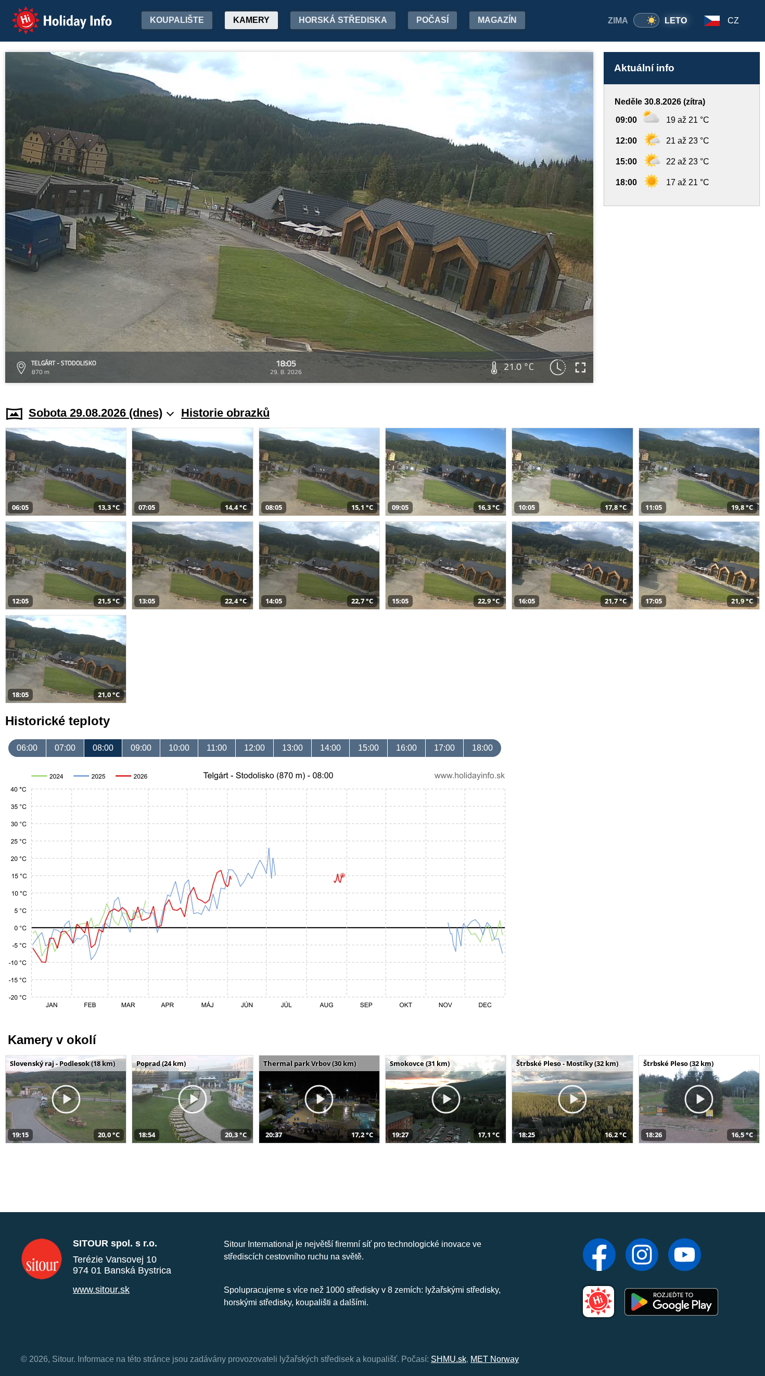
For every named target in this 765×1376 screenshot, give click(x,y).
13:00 (292, 747)
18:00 (482, 747)
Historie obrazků (225, 412)
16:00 (406, 747)
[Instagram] (642, 1256)
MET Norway (494, 1359)
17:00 (444, 747)
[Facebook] (599, 1256)
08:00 (103, 747)
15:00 (368, 747)
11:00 (217, 747)
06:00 (27, 747)
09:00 (141, 747)
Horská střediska (343, 20)
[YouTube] (684, 1256)
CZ (733, 20)
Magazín (497, 20)
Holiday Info (52, 13)
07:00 (65, 747)
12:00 (254, 747)
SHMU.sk (448, 1359)
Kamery (251, 20)
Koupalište (177, 20)
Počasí (432, 20)
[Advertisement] (682, 296)
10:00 (179, 747)
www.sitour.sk (101, 1289)
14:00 (330, 747)
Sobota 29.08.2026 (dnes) (95, 412)
